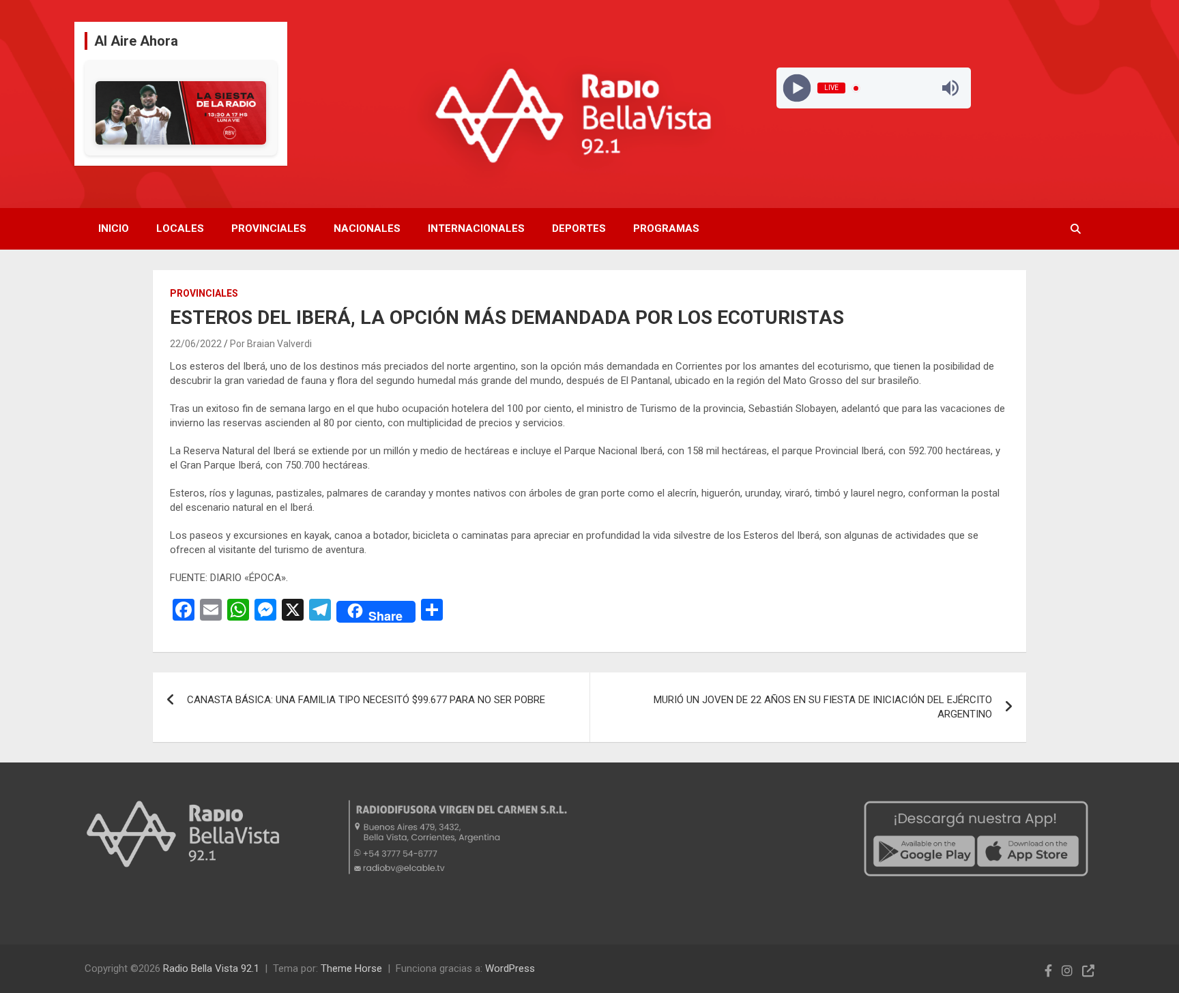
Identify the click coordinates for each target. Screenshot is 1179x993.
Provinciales (268, 228)
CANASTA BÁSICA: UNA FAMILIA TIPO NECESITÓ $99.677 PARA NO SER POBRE (366, 700)
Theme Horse (351, 968)
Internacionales (476, 228)
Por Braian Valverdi (271, 343)
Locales (180, 228)
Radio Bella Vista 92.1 (211, 968)
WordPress (510, 968)
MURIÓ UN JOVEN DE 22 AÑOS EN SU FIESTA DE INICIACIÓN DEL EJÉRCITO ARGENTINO (823, 707)
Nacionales (367, 228)
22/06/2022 (196, 343)
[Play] (797, 88)
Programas (666, 228)
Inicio (113, 228)
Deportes (579, 228)
